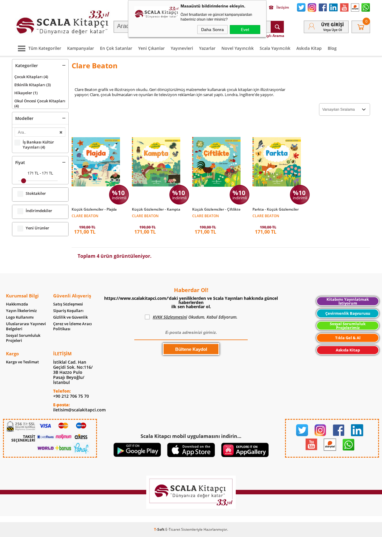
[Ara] (277, 27)
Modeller (24, 118)
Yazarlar (207, 48)
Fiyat (20, 162)
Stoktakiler (36, 193)
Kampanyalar (80, 48)
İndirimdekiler (39, 210)
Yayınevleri (182, 48)
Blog (332, 48)
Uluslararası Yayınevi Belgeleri (26, 326)
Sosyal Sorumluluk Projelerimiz (348, 325)
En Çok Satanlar (116, 48)
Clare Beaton (85, 215)
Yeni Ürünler (37, 228)
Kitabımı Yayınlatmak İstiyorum (347, 301)
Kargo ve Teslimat (22, 362)
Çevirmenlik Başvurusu (347, 313)
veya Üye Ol (332, 29)
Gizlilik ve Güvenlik (70, 317)
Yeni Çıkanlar (151, 48)
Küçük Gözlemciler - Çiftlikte (216, 209)
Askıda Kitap (309, 48)
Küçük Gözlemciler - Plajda (94, 209)
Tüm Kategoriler (44, 48)
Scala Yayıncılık (275, 48)
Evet (245, 29)
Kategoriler (26, 65)
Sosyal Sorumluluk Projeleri (23, 338)
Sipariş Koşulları (68, 310)
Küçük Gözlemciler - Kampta (156, 209)
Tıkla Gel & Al (348, 337)
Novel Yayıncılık (237, 48)
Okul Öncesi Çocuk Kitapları (39, 103)
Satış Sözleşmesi (68, 304)
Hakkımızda (17, 304)
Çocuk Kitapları (31, 76)
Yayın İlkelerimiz (21, 310)
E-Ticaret (172, 529)
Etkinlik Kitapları (32, 84)
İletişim (282, 7)
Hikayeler (26, 92)
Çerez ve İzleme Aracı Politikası (72, 326)
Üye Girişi (332, 24)
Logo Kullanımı (20, 317)
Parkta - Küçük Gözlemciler (275, 209)
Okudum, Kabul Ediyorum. (195, 317)
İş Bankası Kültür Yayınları (38, 145)
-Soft (159, 529)
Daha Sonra (212, 29)
